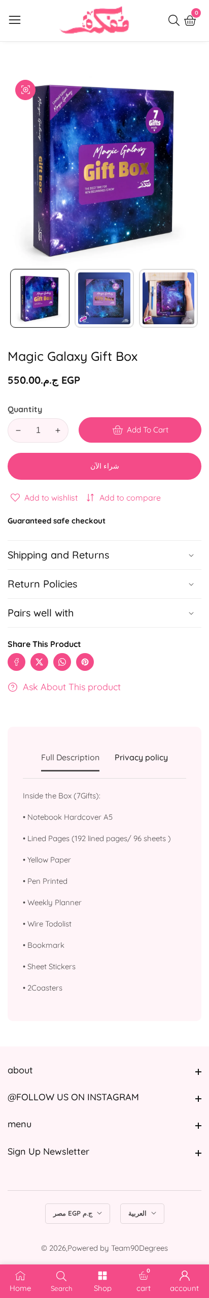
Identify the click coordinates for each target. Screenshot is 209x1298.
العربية (138, 1213)
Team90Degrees (139, 1248)
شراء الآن (104, 466)
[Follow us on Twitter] (39, 662)
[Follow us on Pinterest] (85, 662)
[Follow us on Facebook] (16, 662)
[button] (104, 613)
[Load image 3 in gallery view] (168, 298)
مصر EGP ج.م (73, 1213)
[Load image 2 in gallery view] (104, 298)
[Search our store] (176, 20)
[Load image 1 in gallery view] (39, 298)
